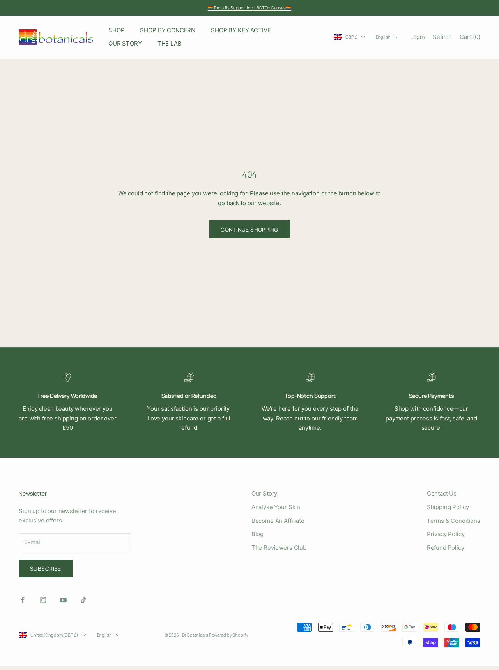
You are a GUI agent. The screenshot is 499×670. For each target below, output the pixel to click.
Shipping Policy (448, 507)
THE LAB (169, 43)
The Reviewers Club (278, 547)
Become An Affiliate (277, 520)
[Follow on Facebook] (23, 600)
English (383, 37)
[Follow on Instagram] (43, 600)
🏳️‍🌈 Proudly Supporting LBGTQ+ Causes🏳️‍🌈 (249, 8)
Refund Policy (445, 547)
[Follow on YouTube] (63, 600)
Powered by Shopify (228, 635)
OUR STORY (125, 43)
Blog (257, 534)
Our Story (264, 493)
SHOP (116, 30)
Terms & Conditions (453, 520)
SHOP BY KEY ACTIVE (241, 30)
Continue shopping (249, 229)
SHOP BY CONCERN (167, 30)
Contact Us (442, 493)
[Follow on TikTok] (83, 600)
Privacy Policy (446, 534)
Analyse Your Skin (275, 507)
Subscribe (45, 568)
